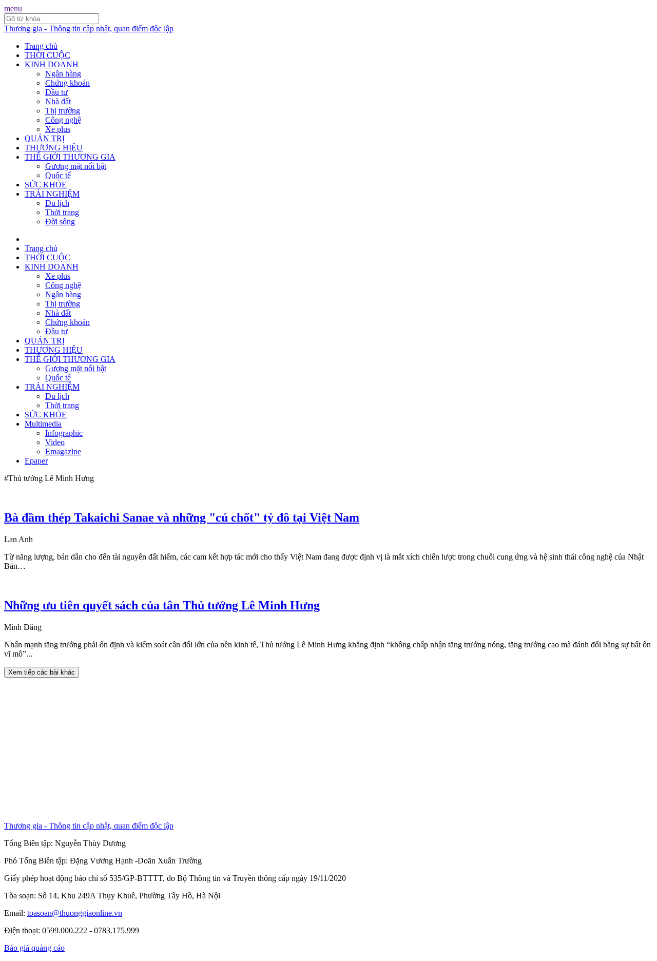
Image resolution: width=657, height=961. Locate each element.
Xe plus (57, 129)
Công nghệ (63, 120)
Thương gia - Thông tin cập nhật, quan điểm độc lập (88, 28)
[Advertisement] (312, 749)
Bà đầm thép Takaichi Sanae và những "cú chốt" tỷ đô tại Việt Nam (181, 517)
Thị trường (62, 110)
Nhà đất (58, 101)
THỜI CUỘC (47, 55)
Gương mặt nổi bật (75, 166)
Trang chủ (41, 46)
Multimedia (43, 423)
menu (13, 8)
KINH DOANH (52, 64)
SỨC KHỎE (46, 184)
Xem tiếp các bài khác (41, 672)
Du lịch (57, 203)
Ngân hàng (63, 73)
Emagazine (63, 451)
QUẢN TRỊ (45, 138)
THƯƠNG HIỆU (54, 147)
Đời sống (60, 221)
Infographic (64, 433)
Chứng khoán (67, 83)
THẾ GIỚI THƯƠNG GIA (70, 156)
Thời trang (62, 212)
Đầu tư (56, 92)
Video (55, 442)
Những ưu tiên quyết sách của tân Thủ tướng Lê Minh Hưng (162, 605)
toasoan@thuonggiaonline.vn (74, 913)
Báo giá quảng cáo (34, 948)
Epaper (36, 460)
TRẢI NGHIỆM (52, 193)
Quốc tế (58, 175)
